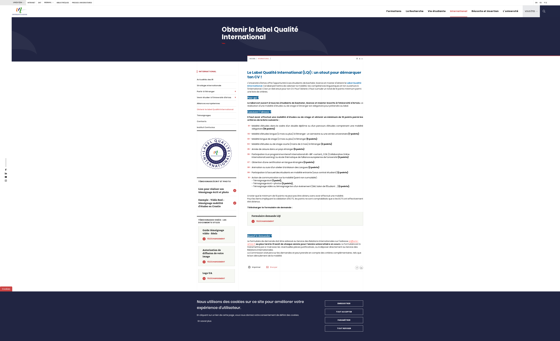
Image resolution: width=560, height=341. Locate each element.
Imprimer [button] (256, 267)
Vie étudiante (437, 11)
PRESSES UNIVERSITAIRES (82, 2)
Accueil (253, 59)
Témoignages (204, 115)
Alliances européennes (208, 103)
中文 (545, 2)
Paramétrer (344, 320)
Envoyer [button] (273, 267)
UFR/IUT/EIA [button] (17, 2)
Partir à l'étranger (206, 91)
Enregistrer (343, 303)
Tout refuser (344, 328)
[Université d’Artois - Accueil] (20, 11)
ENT (39, 2)
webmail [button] (47, 2)
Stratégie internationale (209, 85)
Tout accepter (344, 312)
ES (541, 2)
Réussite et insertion (485, 11)
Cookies (6, 288)
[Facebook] (357, 268)
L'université (510, 11)
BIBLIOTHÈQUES (63, 2)
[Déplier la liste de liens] (235, 91)
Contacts (201, 121)
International (458, 11)
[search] (544, 11)
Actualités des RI (205, 79)
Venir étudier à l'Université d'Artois (214, 97)
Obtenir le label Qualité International (215, 109)
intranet (31, 2)
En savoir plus (204, 321)
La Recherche (415, 11)
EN (536, 2)
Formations (393, 11)
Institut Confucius (206, 127)
